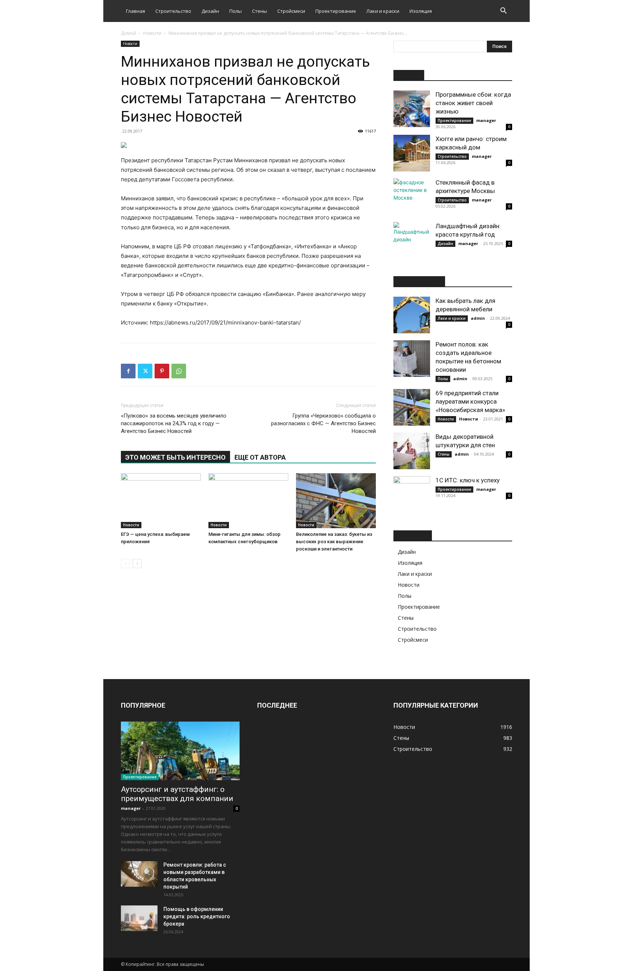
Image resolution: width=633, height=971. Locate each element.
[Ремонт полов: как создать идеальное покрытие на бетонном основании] (411, 358)
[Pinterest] (162, 371)
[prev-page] (125, 563)
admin (478, 318)
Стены (259, 11)
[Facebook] (128, 371)
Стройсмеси (291, 11)
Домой (128, 33)
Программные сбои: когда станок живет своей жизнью (473, 103)
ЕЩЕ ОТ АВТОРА (260, 457)
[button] (503, 11)
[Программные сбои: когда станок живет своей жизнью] (411, 108)
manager (486, 120)
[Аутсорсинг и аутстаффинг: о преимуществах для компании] (180, 751)
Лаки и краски (382, 11)
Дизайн (210, 11)
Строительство (173, 11)
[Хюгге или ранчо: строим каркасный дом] (411, 153)
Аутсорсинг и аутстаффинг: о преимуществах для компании (177, 794)
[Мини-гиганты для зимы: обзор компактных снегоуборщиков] (248, 500)
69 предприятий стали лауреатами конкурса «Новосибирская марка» (470, 401)
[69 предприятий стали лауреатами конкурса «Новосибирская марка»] (411, 407)
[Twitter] (145, 371)
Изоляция (421, 11)
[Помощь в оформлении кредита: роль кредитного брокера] (139, 918)
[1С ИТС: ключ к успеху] (411, 494)
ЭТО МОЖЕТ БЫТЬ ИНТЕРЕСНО (175, 457)
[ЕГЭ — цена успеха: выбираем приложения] (161, 500)
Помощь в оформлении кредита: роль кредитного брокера (196, 916)
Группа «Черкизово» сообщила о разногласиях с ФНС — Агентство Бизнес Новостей (323, 423)
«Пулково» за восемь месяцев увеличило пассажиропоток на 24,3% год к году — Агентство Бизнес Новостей (173, 423)
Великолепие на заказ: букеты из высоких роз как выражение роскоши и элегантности (334, 541)
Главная (135, 11)
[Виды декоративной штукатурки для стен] (411, 451)
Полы (235, 11)
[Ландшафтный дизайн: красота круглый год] (411, 240)
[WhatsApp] (178, 371)
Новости (152, 33)
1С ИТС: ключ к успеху (468, 480)
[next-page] (137, 563)
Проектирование (335, 11)
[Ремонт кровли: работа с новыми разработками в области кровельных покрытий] (139, 874)
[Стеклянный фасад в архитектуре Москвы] (411, 196)
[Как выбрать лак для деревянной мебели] (411, 315)
